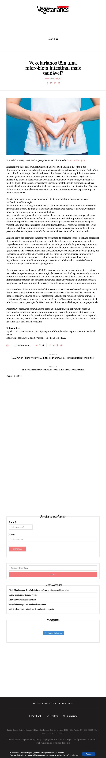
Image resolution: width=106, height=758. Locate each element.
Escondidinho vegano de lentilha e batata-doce (27, 604)
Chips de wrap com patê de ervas (22, 599)
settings (75, 755)
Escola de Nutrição (75, 160)
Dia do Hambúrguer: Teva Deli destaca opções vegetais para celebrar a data (39, 590)
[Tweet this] (51, 83)
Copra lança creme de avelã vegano (23, 595)
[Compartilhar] (47, 83)
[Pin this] (59, 83)
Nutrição (57, 78)
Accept (88, 754)
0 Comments (24, 345)
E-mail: (13, 522)
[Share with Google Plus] (55, 83)
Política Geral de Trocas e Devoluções (53, 704)
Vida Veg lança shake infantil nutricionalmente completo (31, 609)
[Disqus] (53, 410)
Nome (12, 534)
